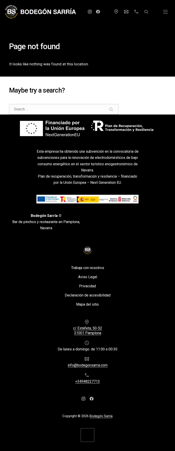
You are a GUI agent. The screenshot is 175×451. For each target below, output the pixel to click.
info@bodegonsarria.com (88, 365)
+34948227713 (87, 381)
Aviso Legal (87, 277)
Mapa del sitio (87, 304)
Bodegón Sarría (101, 416)
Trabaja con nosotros (87, 267)
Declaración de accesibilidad (88, 295)
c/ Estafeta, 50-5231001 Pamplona (87, 330)
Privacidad (87, 286)
